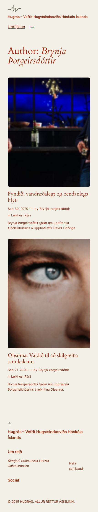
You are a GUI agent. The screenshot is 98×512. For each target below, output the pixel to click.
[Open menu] (32, 27)
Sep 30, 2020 (18, 209)
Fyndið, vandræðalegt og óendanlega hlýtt (48, 197)
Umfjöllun (16, 27)
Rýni (27, 215)
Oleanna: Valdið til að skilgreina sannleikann (43, 358)
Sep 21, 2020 (17, 370)
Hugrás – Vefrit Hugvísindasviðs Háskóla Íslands (48, 17)
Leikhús (17, 215)
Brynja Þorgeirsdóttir (54, 209)
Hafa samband (76, 465)
